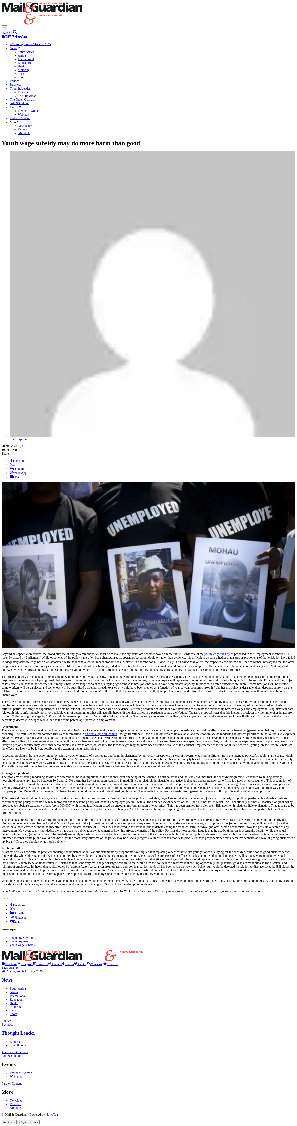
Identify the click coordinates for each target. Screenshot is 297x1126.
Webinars (16, 1076)
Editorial (15, 1041)
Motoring (16, 1006)
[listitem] (9, 964)
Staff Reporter (19, 439)
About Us (16, 1107)
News (7, 980)
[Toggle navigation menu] (4, 27)
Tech (13, 1010)
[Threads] (13, 37)
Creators (13, 967)
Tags (5, 967)
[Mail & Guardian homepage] (148, 13)
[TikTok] (16, 37)
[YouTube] (25, 37)
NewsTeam (53, 1114)
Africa (14, 992)
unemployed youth (22, 937)
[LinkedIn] (9, 37)
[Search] (15, 33)
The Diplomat (18, 1045)
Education (16, 999)
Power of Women (21, 1073)
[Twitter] (19, 37)
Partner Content (12, 1083)
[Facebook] (3, 37)
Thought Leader (18, 1033)
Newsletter (16, 1100)
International (18, 996)
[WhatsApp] (22, 37)
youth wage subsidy (217, 654)
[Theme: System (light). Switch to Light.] (7, 33)
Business (7, 1024)
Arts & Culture (11, 1056)
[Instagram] (6, 37)
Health (14, 1003)
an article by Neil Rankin (101, 734)
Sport (13, 1014)
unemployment (19, 941)
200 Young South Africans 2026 (22, 971)
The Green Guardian (15, 1052)
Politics (6, 1021)
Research (15, 1104)
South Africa (18, 988)
